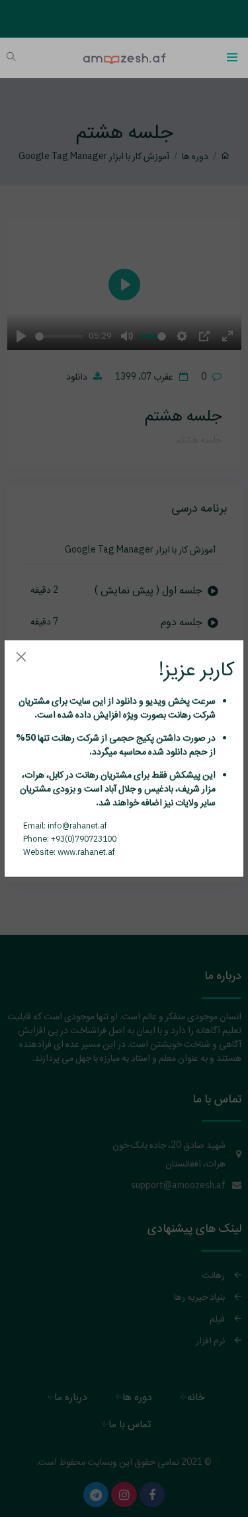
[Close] (21, 656)
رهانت (178, 714)
